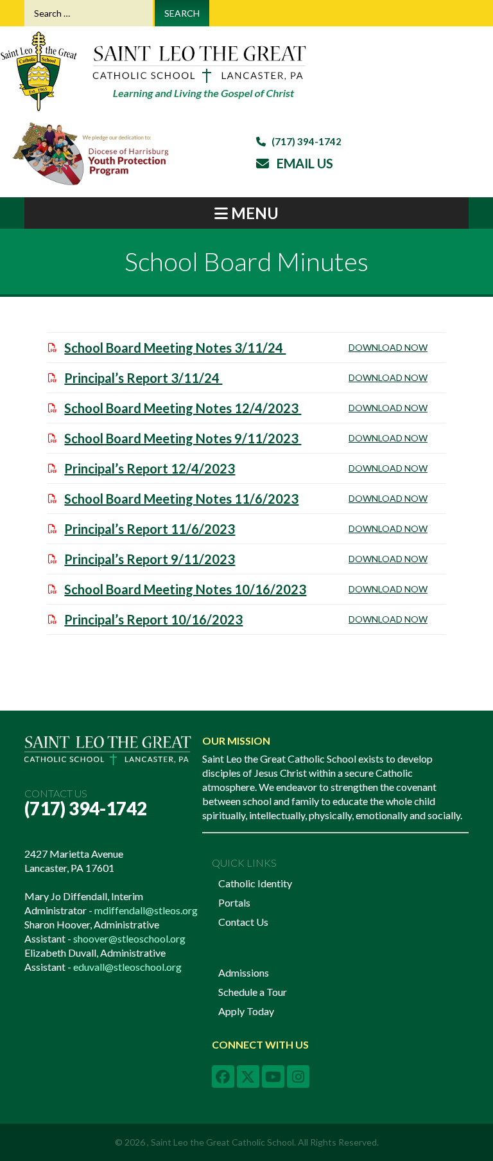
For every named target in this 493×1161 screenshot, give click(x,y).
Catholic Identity (255, 883)
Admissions (243, 972)
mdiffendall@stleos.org (146, 910)
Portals (234, 902)
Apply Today (246, 1011)
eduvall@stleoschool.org (127, 967)
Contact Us (243, 922)
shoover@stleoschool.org (129, 938)
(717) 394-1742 (85, 808)
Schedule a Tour (252, 992)
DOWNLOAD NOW (388, 347)
